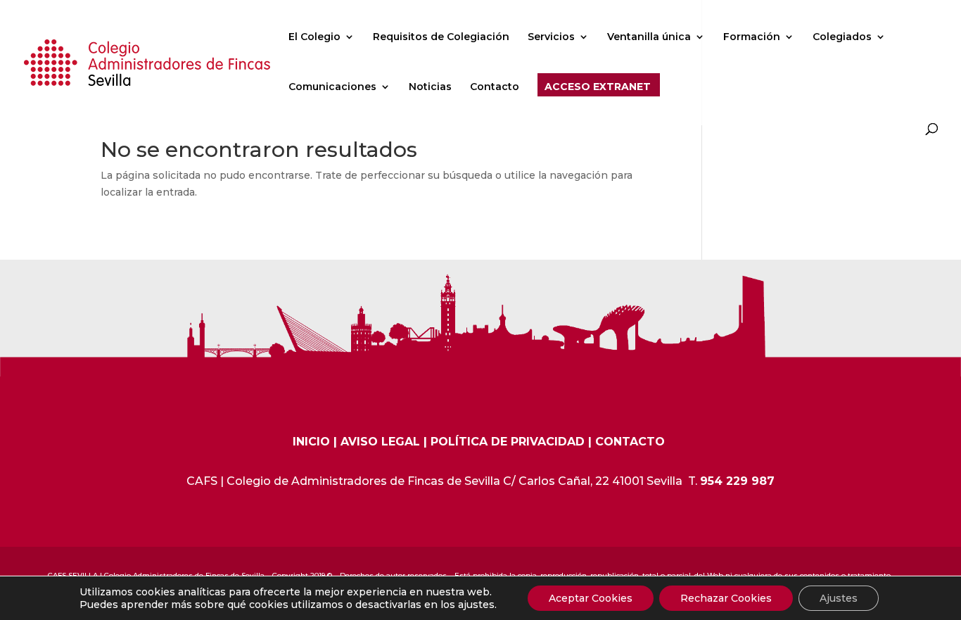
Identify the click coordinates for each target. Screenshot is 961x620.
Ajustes (839, 598)
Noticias (430, 87)
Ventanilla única (649, 37)
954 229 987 (737, 481)
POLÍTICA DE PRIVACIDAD (508, 441)
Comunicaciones (332, 87)
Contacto (494, 87)
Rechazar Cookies (726, 598)
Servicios (551, 37)
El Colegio (314, 37)
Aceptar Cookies (590, 598)
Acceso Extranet (598, 87)
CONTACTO (630, 441)
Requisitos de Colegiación (441, 37)
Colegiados (842, 37)
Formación (751, 37)
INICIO (311, 441)
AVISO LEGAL (380, 441)
